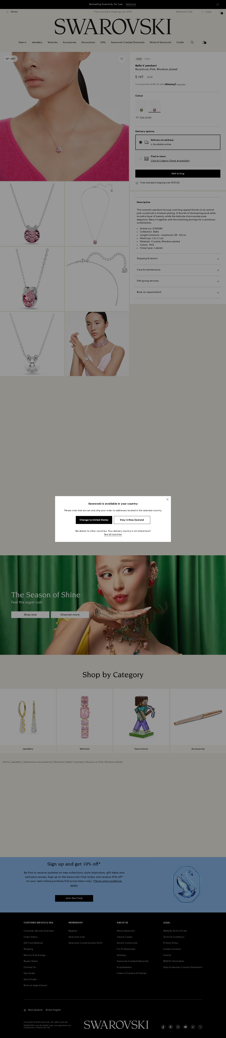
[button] (167, 499)
